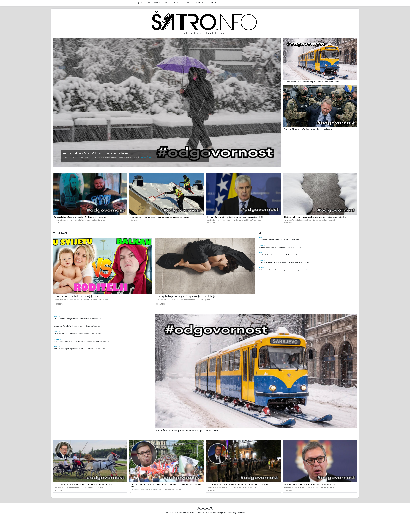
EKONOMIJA (176, 3)
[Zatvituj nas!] (203, 508)
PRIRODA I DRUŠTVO (161, 3)
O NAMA (210, 3)
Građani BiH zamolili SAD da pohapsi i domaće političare (308, 129)
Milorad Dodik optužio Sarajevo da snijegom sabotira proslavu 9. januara (81, 341)
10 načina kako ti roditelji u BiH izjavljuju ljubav (76, 296)
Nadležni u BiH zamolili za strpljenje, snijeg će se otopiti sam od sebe (315, 217)
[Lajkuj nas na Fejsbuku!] (199, 508)
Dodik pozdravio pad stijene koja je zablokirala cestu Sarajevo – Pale (79, 348)
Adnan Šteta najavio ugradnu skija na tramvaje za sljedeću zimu (311, 81)
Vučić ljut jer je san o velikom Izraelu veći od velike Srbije (309, 484)
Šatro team (240, 513)
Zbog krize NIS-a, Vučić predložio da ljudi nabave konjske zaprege (83, 484)
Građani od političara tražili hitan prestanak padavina (95, 153)
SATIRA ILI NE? (199, 3)
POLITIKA (147, 3)
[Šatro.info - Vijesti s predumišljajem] (205, 20)
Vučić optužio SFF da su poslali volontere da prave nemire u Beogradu (238, 484)
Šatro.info (182, 513)
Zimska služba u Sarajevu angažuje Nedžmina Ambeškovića (80, 217)
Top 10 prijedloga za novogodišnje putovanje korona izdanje (185, 296)
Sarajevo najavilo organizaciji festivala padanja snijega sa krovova (159, 217)
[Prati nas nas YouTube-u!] (207, 508)
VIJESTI (139, 3)
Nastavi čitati (145, 157)
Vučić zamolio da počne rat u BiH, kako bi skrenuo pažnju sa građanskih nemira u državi (165, 485)
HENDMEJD (187, 3)
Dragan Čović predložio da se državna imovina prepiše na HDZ (235, 217)
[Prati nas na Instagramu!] (211, 508)
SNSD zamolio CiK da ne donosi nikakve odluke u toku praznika (77, 334)
